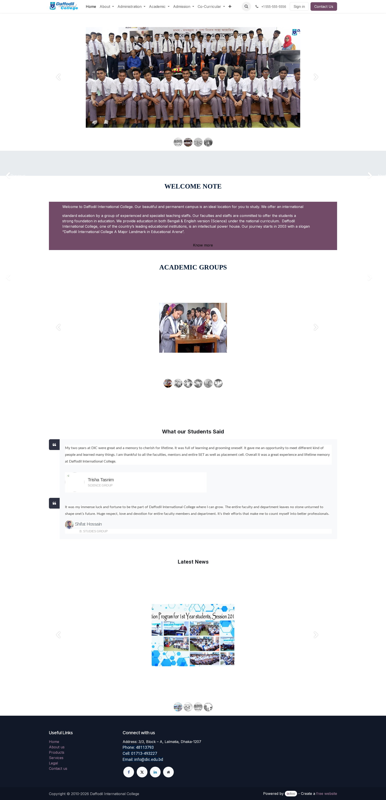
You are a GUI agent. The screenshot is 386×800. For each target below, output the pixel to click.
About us (57, 747)
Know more (202, 245)
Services (56, 757)
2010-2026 (80, 794)
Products (56, 752)
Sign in (299, 6)
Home (54, 741)
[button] (246, 6)
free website (326, 793)
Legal (53, 763)
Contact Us (323, 6)
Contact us (58, 768)
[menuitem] (91, 6)
